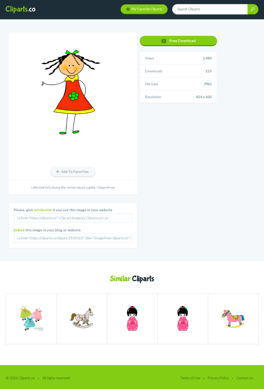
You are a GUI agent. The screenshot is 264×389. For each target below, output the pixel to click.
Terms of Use (190, 378)
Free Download (182, 40)
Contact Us (244, 378)
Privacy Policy (218, 378)
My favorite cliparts (146, 9)
